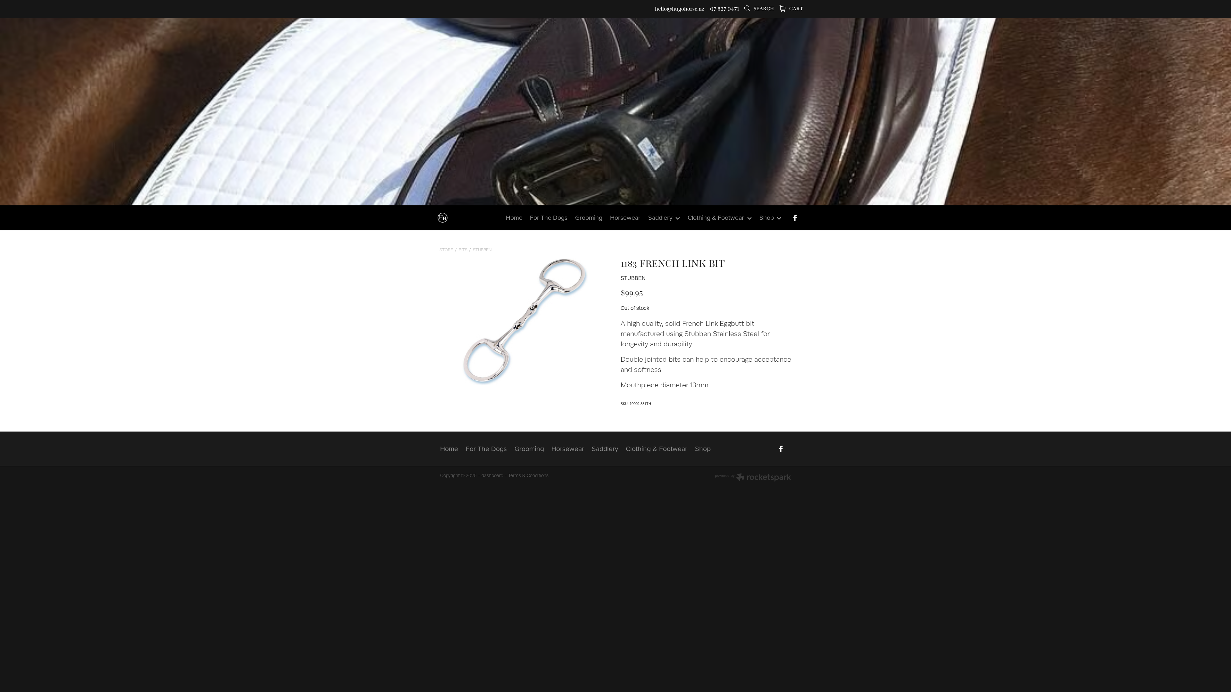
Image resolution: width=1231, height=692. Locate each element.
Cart (795, 9)
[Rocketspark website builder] (753, 478)
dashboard (492, 475)
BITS (463, 249)
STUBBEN (482, 249)
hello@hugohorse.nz (679, 9)
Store (446, 249)
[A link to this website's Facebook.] (795, 218)
